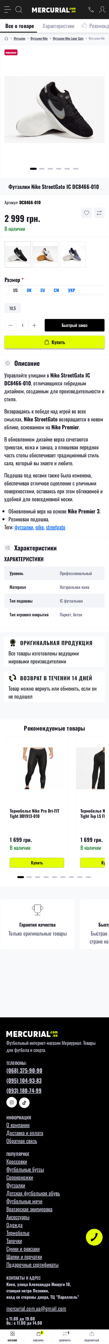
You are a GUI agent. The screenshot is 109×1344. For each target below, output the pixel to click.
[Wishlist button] (86, 213)
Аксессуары (17, 1217)
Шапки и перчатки (24, 1256)
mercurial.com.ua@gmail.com (36, 1308)
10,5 (12, 308)
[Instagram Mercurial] (11, 1102)
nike (39, 527)
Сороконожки (19, 1177)
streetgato (55, 527)
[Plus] (34, 325)
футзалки (24, 527)
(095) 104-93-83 (24, 1080)
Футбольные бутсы (25, 1169)
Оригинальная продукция (56, 643)
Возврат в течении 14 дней (56, 678)
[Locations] (91, 9)
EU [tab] (42, 290)
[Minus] (10, 325)
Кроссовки (16, 1161)
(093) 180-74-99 (24, 1090)
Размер (14, 280)
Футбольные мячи (24, 1201)
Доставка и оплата (24, 1133)
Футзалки (19, 38)
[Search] (18, 9)
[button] (33, 169)
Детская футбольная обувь (33, 1193)
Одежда (14, 1225)
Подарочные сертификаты (32, 1264)
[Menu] (7, 9)
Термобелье (17, 1233)
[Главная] (6, 38)
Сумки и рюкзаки (23, 1248)
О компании (18, 1125)
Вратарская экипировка (29, 1209)
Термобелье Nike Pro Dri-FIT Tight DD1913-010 (34, 813)
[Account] (102, 9)
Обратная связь (21, 1141)
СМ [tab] (56, 290)
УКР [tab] (71, 290)
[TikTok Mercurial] (24, 1102)
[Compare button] (99, 213)
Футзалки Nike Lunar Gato (68, 38)
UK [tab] (29, 290)
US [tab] (15, 290)
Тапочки (14, 1241)
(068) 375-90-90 (24, 1070)
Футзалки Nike (39, 38)
